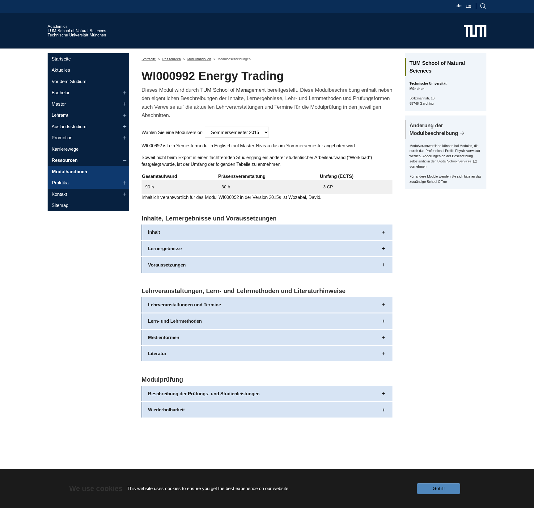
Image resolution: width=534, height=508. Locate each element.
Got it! (439, 488)
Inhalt (154, 232)
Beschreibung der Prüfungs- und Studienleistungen (204, 393)
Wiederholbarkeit (166, 409)
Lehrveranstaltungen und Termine (184, 304)
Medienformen (163, 337)
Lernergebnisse (165, 248)
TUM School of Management (233, 90)
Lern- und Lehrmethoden (175, 321)
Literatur (157, 353)
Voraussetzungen (167, 264)
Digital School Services (454, 161)
